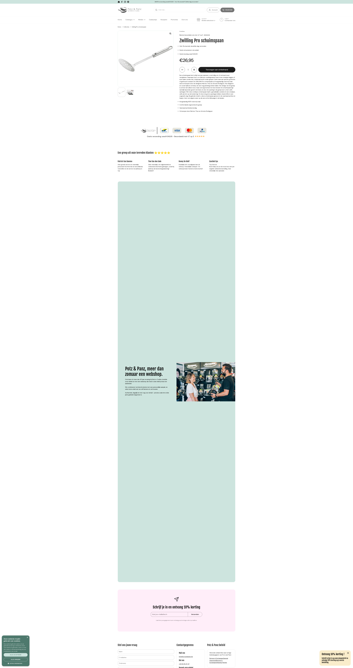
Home (119, 27)
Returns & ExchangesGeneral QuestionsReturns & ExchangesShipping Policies (219, 660)
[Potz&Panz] (130, 9)
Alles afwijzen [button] (15, 659)
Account (215, 10)
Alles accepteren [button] (15, 655)
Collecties (126, 27)
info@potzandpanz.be (186, 657)
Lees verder (14, 651)
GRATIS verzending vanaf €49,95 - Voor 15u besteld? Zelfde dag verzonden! (176, 1)
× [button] (27, 637)
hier (329, 658)
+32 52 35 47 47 (184, 664)
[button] (227, 10)
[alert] (15, 650)
